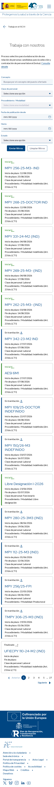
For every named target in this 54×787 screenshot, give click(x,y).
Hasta (3, 124)
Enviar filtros (16, 148)
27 (50, 677)
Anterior (15, 677)
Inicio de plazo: (18, 173)
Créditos (25, 770)
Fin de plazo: (17, 176)
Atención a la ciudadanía (15, 752)
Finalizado (9, 644)
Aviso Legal (38, 759)
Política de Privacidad (13, 763)
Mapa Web (8, 770)
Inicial (8, 161)
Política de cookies (12, 766)
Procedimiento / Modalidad (13, 100)
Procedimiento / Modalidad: (26, 185)
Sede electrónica (11, 756)
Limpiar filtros (37, 148)
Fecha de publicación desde (13, 112)
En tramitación (12, 332)
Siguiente (42, 682)
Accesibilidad (35, 766)
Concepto (5, 77)
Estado (4, 135)
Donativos (8, 773)
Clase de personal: (9, 89)
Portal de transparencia (14, 759)
